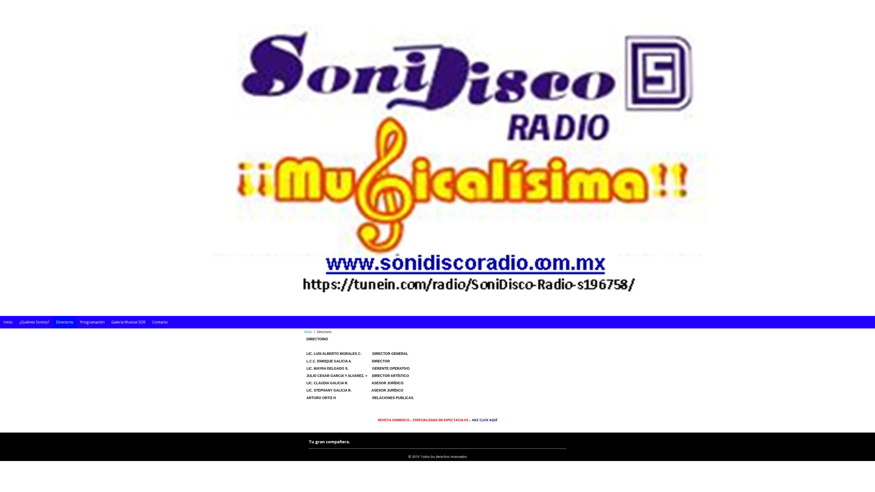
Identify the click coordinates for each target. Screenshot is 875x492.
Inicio (308, 332)
